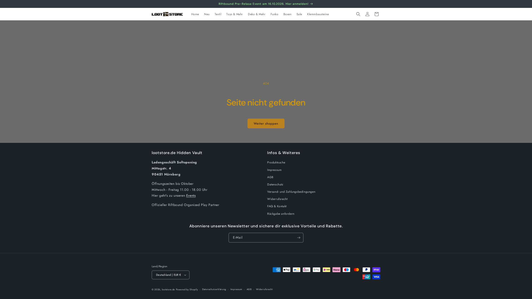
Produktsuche (276, 162)
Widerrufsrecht (277, 199)
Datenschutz (275, 184)
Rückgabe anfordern (280, 214)
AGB (270, 177)
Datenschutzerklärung (214, 289)
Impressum (274, 170)
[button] (358, 14)
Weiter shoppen (266, 123)
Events (191, 195)
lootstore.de (168, 289)
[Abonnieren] (298, 238)
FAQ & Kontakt (277, 206)
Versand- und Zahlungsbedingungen (291, 192)
